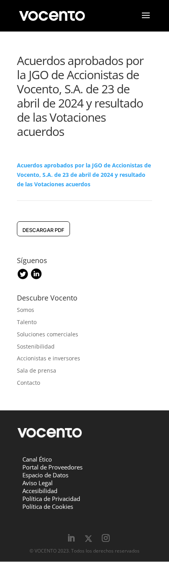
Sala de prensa (36, 370)
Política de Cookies (47, 506)
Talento (27, 322)
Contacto (28, 382)
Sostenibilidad (36, 346)
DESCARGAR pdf (43, 230)
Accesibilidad (39, 491)
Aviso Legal (37, 483)
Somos (25, 309)
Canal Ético (37, 459)
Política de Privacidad (51, 499)
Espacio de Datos (45, 475)
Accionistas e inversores (48, 358)
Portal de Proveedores (52, 467)
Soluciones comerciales (47, 334)
